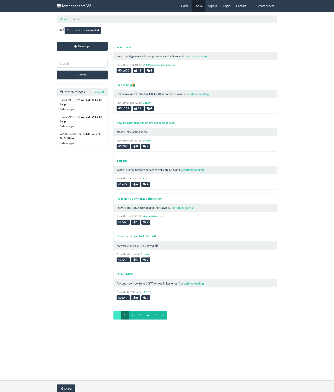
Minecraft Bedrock (152, 216)
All (68, 30)
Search (82, 75)
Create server (265, 6)
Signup (212, 6)
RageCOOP (145, 292)
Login (226, 6)
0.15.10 (147, 102)
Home (63, 19)
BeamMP (147, 140)
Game (77, 30)
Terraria (145, 178)
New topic (84, 46)
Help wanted (91, 30)
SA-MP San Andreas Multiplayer (159, 64)
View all (100, 92)
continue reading (197, 56)
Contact (241, 6)
